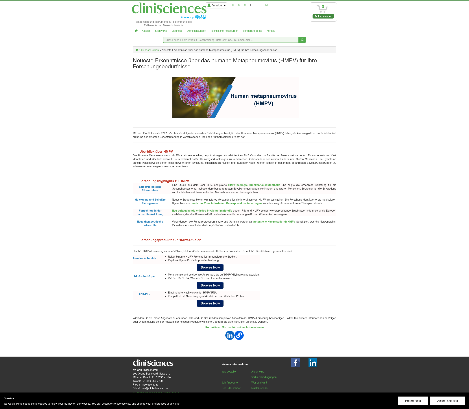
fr (232, 5)
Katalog (146, 30)
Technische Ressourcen (224, 30)
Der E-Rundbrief (231, 388)
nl (267, 5)
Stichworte (161, 30)
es (244, 5)
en (238, 5)
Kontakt (271, 30)
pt (261, 5)
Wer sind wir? (259, 382)
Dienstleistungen (196, 30)
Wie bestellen (229, 371)
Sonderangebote (252, 30)
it (255, 5)
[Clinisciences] (137, 50)
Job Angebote (230, 382)
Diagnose (176, 30)
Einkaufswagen (323, 16)
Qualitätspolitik (259, 388)
